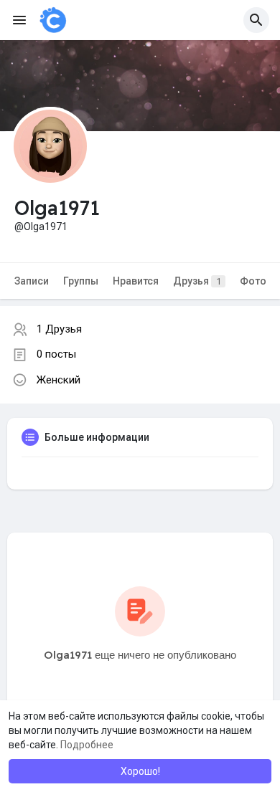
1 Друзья (59, 329)
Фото (253, 281)
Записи (31, 281)
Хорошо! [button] (140, 771)
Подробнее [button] (86, 744)
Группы (80, 281)
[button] (256, 20)
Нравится (136, 281)
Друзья (197, 281)
